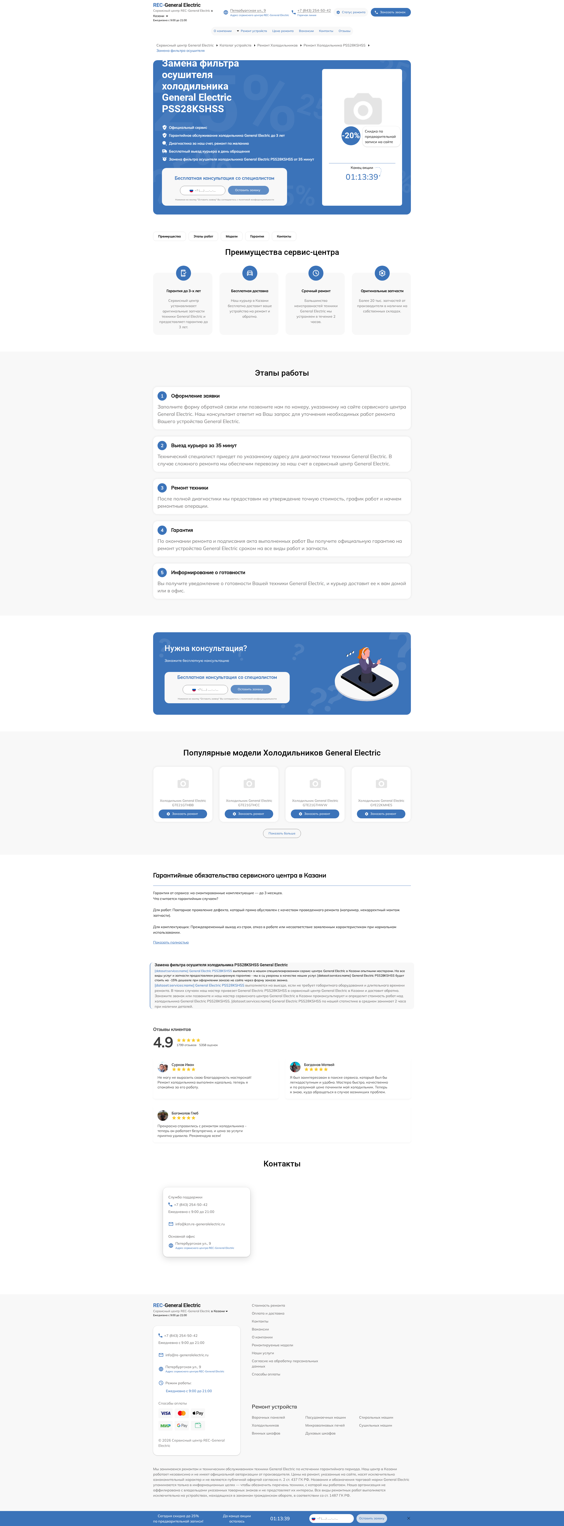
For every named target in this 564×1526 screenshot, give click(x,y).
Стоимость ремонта (268, 1305)
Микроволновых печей (325, 1425)
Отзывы (345, 31)
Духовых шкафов (320, 1433)
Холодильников (265, 1425)
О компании (223, 31)
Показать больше (282, 833)
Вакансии (306, 31)
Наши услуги (263, 1353)
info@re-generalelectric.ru (186, 1355)
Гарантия (257, 236)
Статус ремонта (353, 12)
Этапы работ (203, 236)
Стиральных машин (376, 1417)
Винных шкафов (266, 1433)
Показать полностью (171, 942)
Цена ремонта (283, 31)
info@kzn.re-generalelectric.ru (200, 1224)
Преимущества (169, 236)
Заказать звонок (393, 12)
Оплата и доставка (268, 1313)
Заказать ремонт (185, 814)
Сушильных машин (375, 1425)
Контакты (326, 31)
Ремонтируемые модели (272, 1345)
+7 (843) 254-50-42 (314, 10)
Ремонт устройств (254, 31)
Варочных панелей (268, 1417)
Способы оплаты (266, 1374)
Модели (231, 236)
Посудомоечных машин (325, 1417)
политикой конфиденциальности (256, 199)
